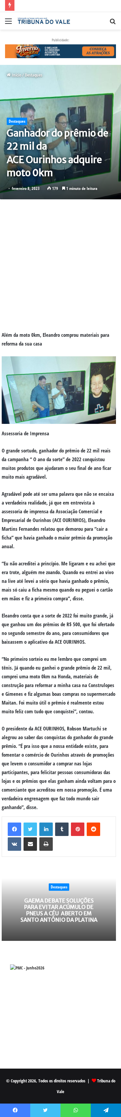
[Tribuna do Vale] (44, 21)
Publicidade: (60, 39)
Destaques (33, 75)
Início (16, 75)
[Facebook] (14, 829)
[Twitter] (30, 829)
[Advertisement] (60, 264)
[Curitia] (60, 51)
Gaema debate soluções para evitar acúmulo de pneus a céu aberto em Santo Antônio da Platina (59, 910)
